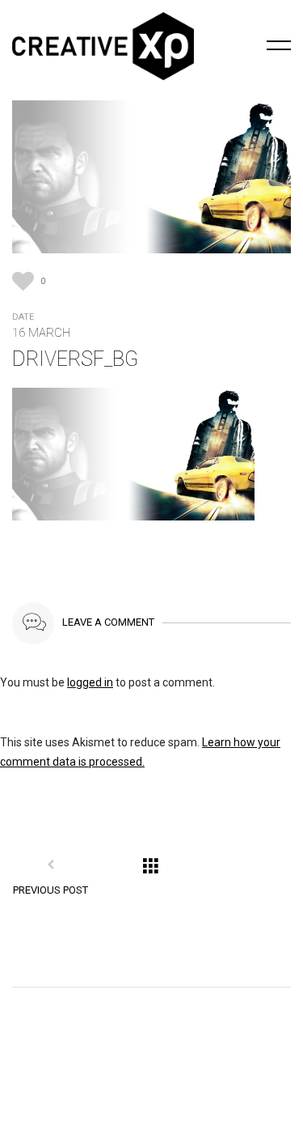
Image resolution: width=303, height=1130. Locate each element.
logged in (90, 682)
